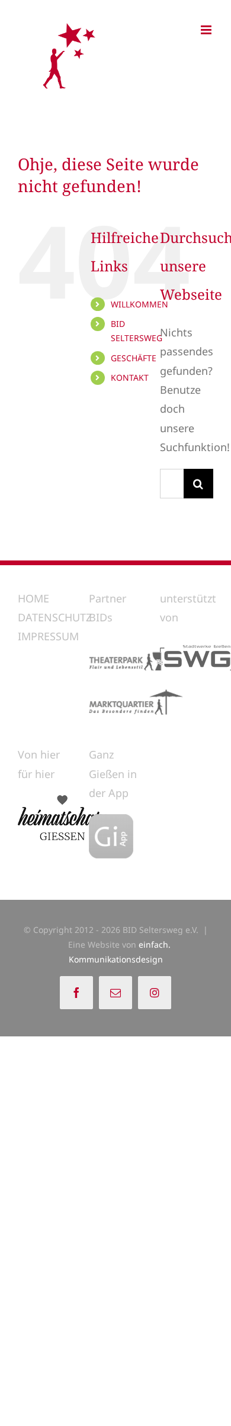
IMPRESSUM (48, 636)
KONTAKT (130, 377)
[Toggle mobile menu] (207, 30)
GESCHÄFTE (133, 358)
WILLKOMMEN (139, 304)
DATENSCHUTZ (55, 617)
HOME (33, 598)
